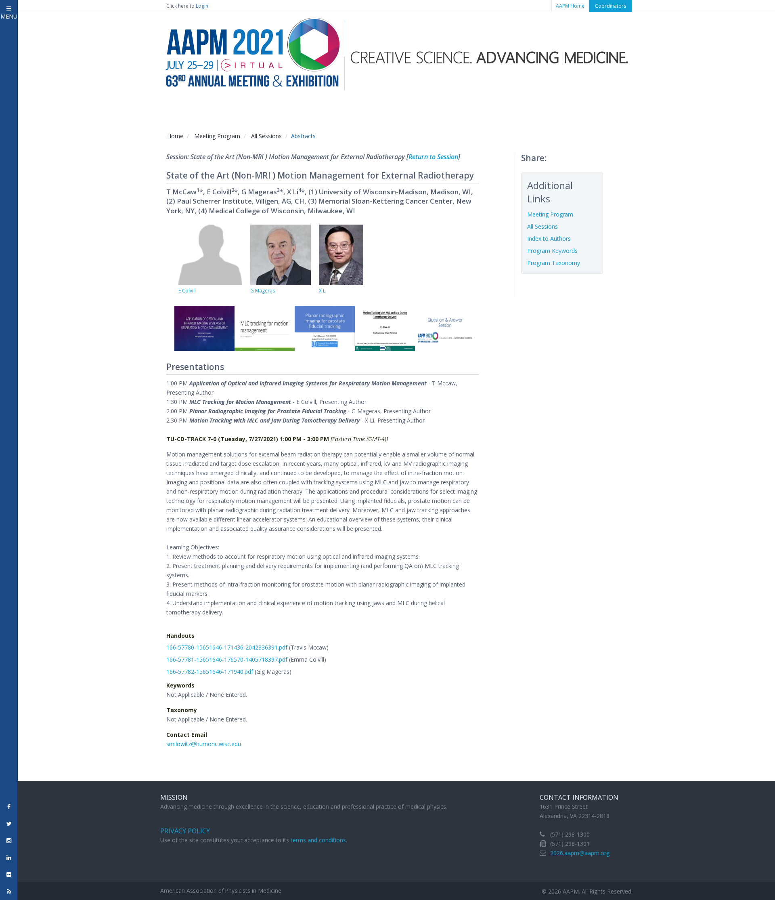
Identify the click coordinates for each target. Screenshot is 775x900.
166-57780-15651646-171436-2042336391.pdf (226, 647)
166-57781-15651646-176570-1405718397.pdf (226, 659)
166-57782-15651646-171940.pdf (209, 671)
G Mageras (262, 290)
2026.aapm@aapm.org (580, 853)
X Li (323, 290)
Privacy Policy (185, 830)
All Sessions (266, 136)
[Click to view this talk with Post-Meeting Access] (204, 328)
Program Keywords (552, 250)
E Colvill (187, 290)
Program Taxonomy (553, 263)
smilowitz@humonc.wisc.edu (203, 744)
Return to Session (433, 156)
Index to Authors (549, 238)
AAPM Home (570, 5)
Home (175, 136)
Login (202, 5)
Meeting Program (217, 136)
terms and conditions (318, 840)
